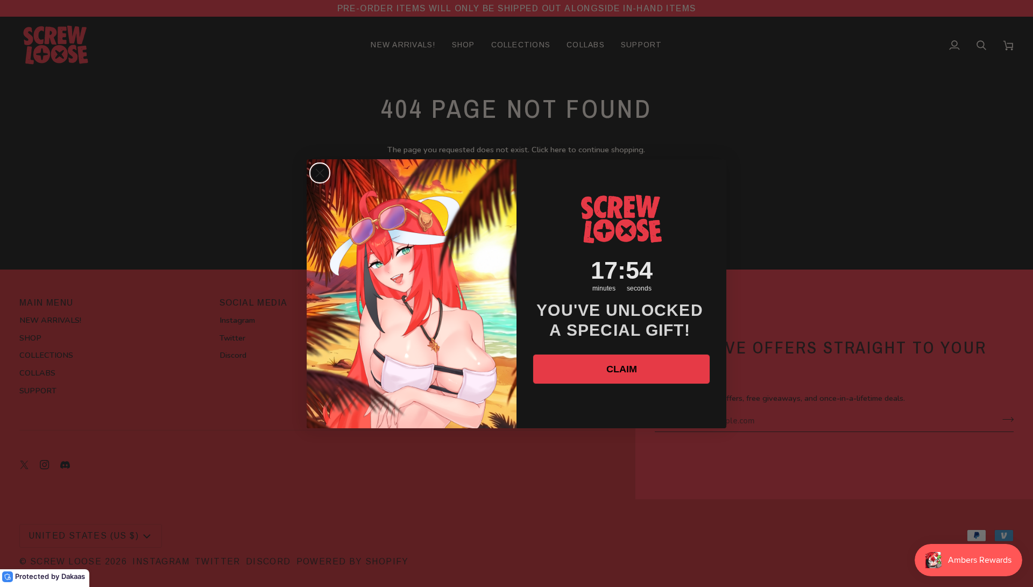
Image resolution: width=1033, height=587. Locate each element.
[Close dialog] (319, 173)
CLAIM (621, 369)
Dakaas (73, 576)
